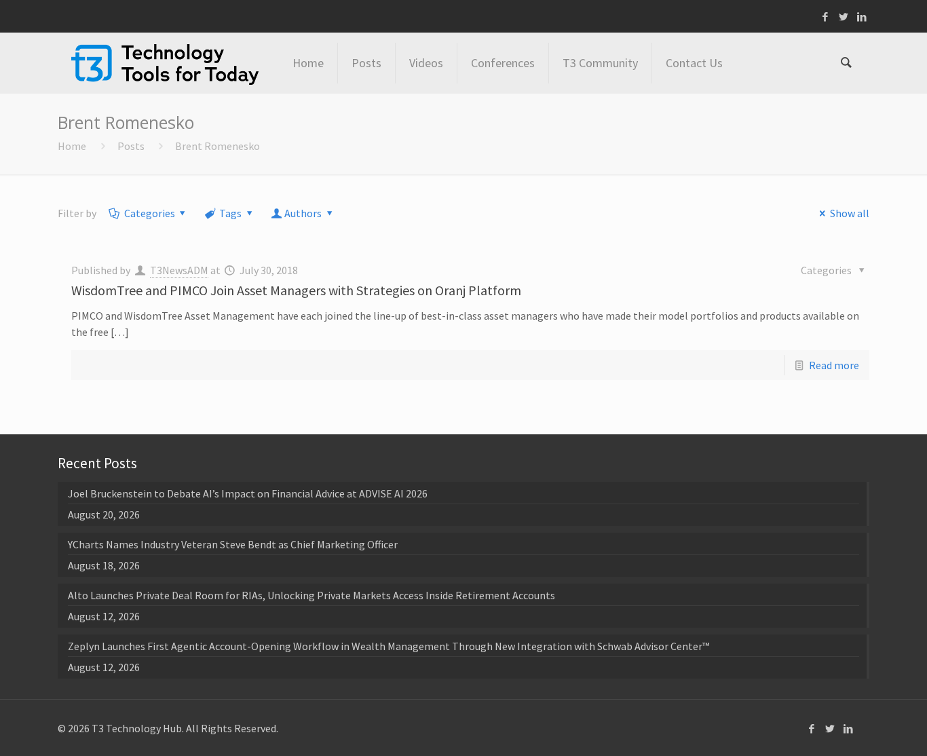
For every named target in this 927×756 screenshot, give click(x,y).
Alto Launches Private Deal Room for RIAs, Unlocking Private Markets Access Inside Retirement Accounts (311, 595)
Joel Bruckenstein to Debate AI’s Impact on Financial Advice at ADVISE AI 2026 (248, 493)
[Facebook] (825, 16)
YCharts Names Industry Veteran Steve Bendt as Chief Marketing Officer (233, 544)
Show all (849, 213)
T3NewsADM (179, 270)
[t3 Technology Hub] (165, 63)
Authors (303, 213)
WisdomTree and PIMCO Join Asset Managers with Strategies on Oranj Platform (296, 290)
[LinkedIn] (862, 16)
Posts (131, 146)
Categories (149, 213)
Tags (230, 213)
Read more (834, 365)
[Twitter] (844, 16)
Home (72, 146)
